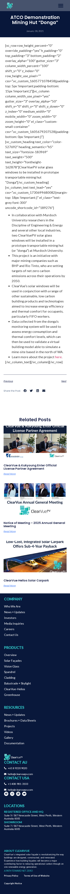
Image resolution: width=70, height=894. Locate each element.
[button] (25, 390)
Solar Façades (13, 660)
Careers (9, 629)
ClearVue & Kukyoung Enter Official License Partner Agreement (30, 467)
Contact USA (16, 778)
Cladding (9, 677)
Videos (8, 732)
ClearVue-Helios (14, 689)
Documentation (14, 743)
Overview (10, 655)
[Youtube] (24, 794)
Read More (10, 474)
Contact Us (11, 635)
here (58, 357)
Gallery (8, 737)
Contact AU (15, 762)
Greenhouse (12, 695)
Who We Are (12, 606)
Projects (9, 726)
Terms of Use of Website (36, 875)
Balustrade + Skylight (17, 683)
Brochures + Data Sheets (20, 720)
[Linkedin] (18, 794)
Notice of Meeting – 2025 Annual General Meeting (34, 524)
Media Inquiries (14, 623)
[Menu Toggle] (60, 5)
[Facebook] (6, 794)
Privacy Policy (11, 875)
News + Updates (14, 612)
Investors (10, 618)
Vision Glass (11, 666)
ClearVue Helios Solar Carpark (26, 580)
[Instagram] (12, 794)
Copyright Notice (13, 883)
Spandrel (9, 672)
